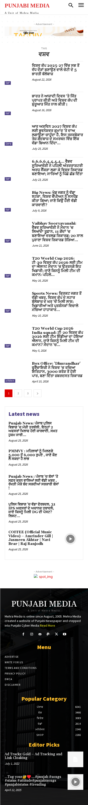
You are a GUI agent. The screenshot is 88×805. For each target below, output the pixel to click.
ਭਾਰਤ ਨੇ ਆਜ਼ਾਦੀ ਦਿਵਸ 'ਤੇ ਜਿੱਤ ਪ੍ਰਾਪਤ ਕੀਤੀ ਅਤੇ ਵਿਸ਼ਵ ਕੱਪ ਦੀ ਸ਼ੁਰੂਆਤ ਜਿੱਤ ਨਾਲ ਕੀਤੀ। (54, 100)
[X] (56, 634)
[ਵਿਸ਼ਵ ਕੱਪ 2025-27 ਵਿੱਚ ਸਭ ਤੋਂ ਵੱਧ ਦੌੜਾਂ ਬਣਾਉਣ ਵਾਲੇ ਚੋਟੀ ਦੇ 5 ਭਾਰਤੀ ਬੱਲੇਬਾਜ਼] (16, 73)
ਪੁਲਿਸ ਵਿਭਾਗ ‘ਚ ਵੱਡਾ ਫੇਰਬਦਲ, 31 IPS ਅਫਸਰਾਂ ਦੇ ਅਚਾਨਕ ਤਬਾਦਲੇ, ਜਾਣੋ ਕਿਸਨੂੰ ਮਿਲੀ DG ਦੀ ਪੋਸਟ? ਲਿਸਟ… (31, 510)
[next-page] (38, 393)
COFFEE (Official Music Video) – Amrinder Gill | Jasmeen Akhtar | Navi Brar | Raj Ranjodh (30, 538)
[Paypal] (48, 634)
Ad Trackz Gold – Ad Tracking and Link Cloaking (33, 756)
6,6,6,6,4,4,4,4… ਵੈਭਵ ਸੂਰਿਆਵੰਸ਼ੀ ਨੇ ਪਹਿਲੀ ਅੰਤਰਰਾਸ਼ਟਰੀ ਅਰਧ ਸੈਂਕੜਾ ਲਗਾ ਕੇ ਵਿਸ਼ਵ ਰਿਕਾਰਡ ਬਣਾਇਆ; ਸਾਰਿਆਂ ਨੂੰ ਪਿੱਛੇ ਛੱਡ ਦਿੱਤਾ (57, 167)
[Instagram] (31, 634)
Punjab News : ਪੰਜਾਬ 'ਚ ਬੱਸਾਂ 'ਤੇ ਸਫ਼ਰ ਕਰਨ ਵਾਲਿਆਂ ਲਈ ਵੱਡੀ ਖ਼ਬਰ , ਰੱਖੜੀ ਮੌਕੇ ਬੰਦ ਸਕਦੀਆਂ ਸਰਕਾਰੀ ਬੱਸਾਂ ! (33, 482)
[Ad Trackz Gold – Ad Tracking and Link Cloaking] (75, 759)
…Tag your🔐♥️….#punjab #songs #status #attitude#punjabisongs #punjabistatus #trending (33, 781)
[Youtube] (65, 634)
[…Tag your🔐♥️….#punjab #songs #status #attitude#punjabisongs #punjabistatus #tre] (75, 782)
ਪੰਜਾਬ (8, 143)
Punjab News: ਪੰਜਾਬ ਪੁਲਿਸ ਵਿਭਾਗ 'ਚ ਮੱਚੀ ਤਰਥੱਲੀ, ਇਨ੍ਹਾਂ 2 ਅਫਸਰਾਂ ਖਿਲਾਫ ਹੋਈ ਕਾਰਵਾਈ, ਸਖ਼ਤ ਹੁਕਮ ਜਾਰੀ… (32, 429)
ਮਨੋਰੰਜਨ (10, 380)
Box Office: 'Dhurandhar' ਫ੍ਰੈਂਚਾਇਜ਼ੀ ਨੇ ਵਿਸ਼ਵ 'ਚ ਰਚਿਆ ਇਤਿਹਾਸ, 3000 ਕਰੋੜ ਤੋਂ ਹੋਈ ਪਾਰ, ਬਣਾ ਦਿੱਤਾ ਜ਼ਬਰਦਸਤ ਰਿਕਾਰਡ (57, 369)
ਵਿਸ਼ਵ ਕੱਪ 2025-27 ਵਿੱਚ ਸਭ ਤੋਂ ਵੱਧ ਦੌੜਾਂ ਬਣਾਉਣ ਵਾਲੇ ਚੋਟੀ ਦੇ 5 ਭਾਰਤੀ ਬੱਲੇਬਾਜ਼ (55, 69)
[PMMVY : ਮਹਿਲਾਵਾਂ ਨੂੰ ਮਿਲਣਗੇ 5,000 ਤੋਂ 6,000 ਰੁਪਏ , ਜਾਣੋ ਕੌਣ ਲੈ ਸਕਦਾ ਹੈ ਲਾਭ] (70, 457)
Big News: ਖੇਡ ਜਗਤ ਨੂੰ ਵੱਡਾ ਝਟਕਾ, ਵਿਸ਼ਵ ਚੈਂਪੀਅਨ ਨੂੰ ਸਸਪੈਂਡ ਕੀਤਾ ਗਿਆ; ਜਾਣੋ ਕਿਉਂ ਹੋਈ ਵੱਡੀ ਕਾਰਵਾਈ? (55, 198)
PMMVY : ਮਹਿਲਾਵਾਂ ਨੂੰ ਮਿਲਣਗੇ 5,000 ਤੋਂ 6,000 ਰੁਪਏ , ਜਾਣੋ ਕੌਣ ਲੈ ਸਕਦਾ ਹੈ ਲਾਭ (32, 455)
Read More (47, 625)
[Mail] (40, 634)
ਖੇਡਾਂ (8, 83)
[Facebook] (23, 634)
